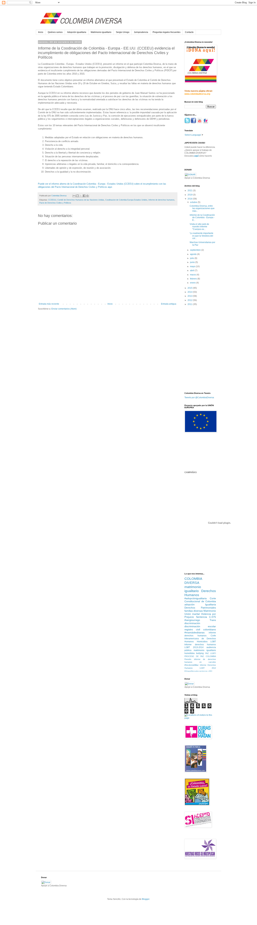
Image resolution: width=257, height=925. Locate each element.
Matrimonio (210, 610)
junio (192, 262)
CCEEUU (52, 200)
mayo (193, 266)
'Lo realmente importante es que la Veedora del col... (201, 236)
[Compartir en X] (81, 196)
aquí (196, 156)
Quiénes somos (55, 32)
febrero (193, 278)
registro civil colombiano (200, 629)
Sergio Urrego (122, 32)
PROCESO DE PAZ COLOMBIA (200, 656)
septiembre (195, 250)
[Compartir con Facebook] (84, 196)
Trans (213, 620)
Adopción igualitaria (76, 32)
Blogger (145, 899)
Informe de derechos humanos (161, 200)
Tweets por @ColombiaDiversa (199, 397)
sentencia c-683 (205, 671)
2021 (190, 190)
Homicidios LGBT (206, 641)
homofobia (189, 653)
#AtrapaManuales (191, 671)
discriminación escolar (200, 626)
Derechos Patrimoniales (200, 607)
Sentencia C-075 (206, 617)
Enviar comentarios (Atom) (64, 309)
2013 (190, 296)
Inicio (40, 32)
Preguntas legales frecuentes (166, 32)
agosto (193, 254)
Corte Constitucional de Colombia (200, 600)
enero (193, 283)
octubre (194, 202)
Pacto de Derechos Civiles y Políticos (55, 203)
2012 (190, 300)
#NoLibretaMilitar (191, 665)
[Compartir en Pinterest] (87, 196)
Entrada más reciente (49, 304)
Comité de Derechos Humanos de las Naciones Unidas (80, 200)
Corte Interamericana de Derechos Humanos (200, 638)
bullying (200, 653)
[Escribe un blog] (77, 196)
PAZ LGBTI (210, 653)
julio (192, 258)
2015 (190, 288)
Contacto (189, 32)
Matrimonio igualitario (101, 32)
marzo (193, 274)
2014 (190, 292)
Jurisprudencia (141, 32)
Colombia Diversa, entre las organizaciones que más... (202, 208)
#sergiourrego (192, 620)
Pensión (187, 659)
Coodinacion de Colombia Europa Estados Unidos (126, 200)
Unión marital (192, 614)
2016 (190, 199)
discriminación (192, 623)
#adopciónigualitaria (195, 598)
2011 (190, 304)
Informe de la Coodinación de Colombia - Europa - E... (202, 217)
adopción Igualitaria (200, 604)
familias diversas (193, 610)
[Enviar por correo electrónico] (74, 196)
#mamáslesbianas (194, 632)
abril (192, 270)
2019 (190, 195)
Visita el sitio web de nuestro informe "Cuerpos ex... (199, 226)
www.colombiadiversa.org (197, 94)
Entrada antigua (168, 304)
